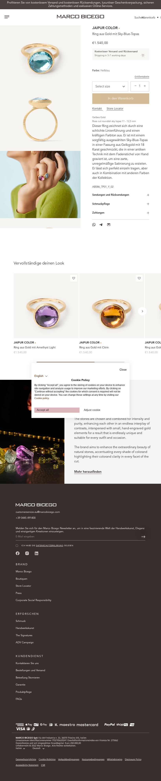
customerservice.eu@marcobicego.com (38, 512)
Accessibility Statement (27, 765)
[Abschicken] (143, 537)
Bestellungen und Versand (30, 670)
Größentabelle (142, 77)
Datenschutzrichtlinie (26, 760)
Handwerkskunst (25, 628)
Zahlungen (98, 213)
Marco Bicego (24, 571)
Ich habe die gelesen (47, 546)
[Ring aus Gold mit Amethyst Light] (46, 305)
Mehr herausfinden (88, 472)
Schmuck (21, 621)
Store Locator (115, 108)
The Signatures (24, 635)
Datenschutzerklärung (49, 546)
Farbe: (96, 70)
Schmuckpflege (101, 204)
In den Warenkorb (121, 98)
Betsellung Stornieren (28, 677)
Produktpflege (24, 692)
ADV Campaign (25, 642)
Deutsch (36, 748)
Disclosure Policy (133, 760)
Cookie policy (41, 398)
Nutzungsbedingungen (93, 760)
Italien (19, 748)
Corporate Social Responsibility (33, 600)
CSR (43, 765)
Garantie (20, 685)
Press (19, 593)
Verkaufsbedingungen (68, 760)
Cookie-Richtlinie (47, 760)
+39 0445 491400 (26, 518)
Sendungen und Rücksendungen (110, 195)
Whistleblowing (114, 760)
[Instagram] (27, 553)
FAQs (19, 699)
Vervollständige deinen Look (39, 263)
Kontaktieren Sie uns (27, 663)
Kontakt (97, 108)
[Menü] (7, 17)
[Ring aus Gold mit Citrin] (111, 305)
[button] (73, 279)
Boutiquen (21, 579)
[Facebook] (18, 553)
